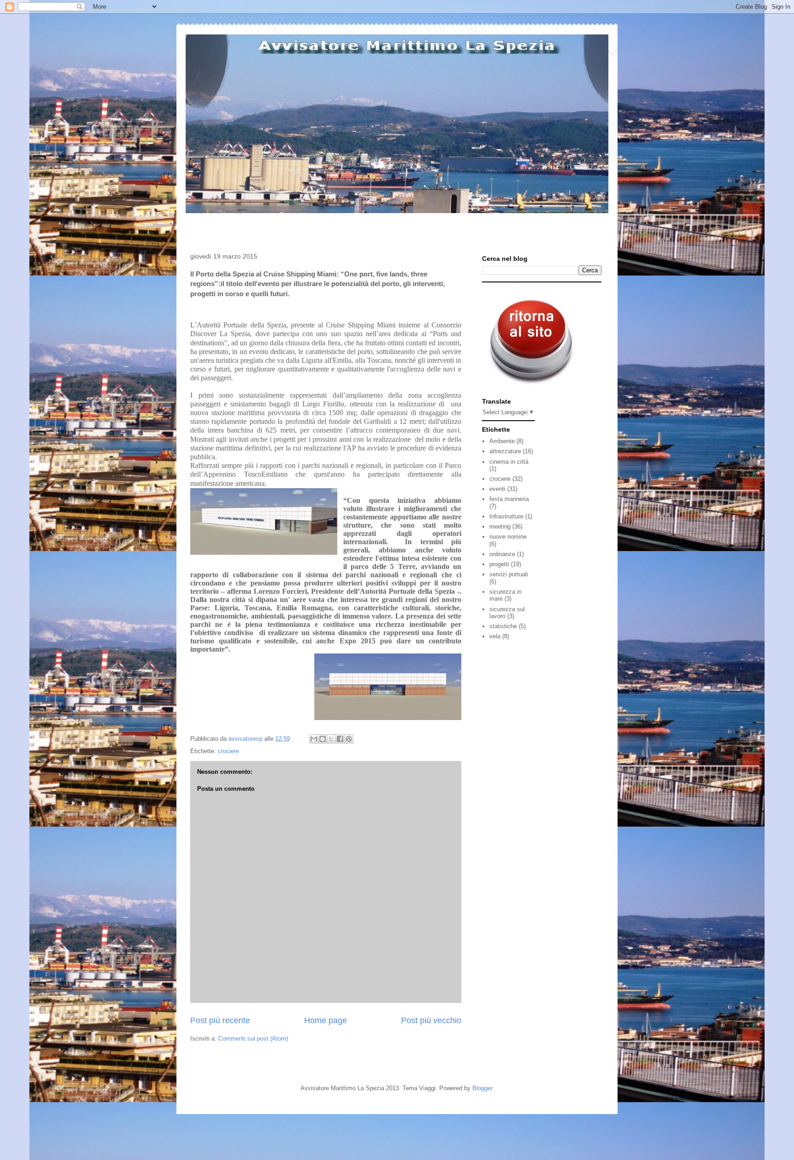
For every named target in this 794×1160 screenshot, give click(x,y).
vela (494, 636)
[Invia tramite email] (313, 738)
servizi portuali (508, 574)
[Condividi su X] (331, 738)
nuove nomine (508, 536)
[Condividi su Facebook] (340, 738)
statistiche (503, 626)
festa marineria (509, 499)
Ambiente (502, 441)
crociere (228, 751)
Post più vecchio (431, 1020)
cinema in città (508, 461)
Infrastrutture (506, 516)
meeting (499, 526)
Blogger (482, 1088)
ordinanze (502, 554)
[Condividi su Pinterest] (348, 738)
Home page (325, 1020)
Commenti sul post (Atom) (253, 1038)
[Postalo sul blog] (322, 738)
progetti (499, 564)
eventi (497, 488)
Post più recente (220, 1020)
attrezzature (505, 451)
